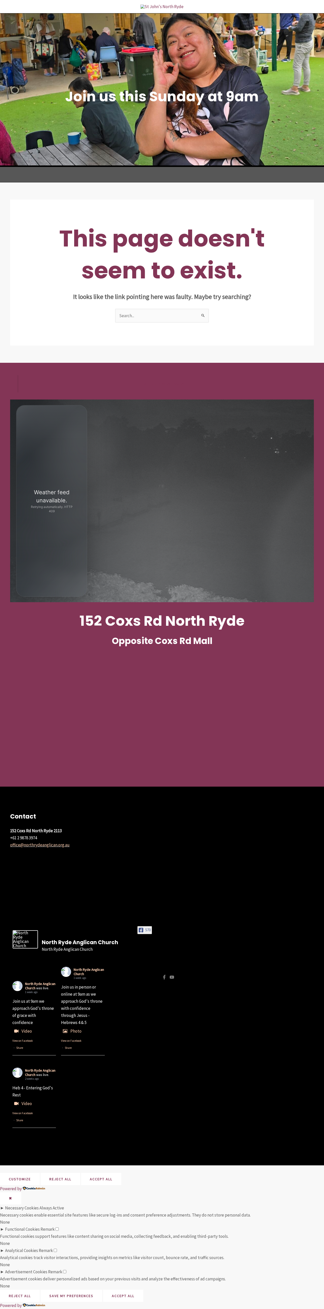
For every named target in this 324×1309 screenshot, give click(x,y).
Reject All (60, 1179)
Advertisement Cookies (26, 1272)
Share (19, 1048)
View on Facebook (22, 1040)
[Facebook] (164, 977)
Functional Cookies (22, 1229)
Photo (76, 1031)
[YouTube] (172, 977)
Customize (20, 1179)
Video (27, 1031)
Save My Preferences (71, 1296)
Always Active (51, 1208)
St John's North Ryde (162, 384)
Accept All (101, 1179)
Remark (47, 1229)
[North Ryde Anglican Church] (25, 939)
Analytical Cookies (21, 1250)
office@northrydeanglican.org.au (40, 845)
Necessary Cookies (22, 1208)
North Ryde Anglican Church (89, 971)
